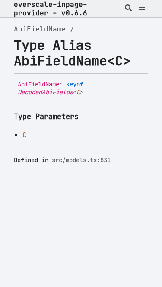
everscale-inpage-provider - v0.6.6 (50, 8)
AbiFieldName (40, 29)
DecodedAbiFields (45, 92)
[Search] (128, 8)
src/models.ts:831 (81, 160)
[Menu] (142, 8)
